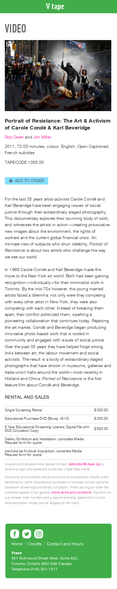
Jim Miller (42, 137)
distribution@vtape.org (84, 464)
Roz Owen (14, 137)
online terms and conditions (71, 492)
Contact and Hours (65, 543)
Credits (35, 543)
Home (17, 543)
